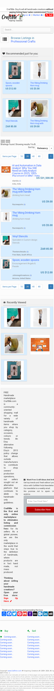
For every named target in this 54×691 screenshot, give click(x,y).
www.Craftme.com (15, 671)
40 (33, 156)
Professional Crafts (23, 41)
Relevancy (42, 148)
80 (39, 156)
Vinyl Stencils (12, 121)
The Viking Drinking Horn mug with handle (39, 123)
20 (27, 156)
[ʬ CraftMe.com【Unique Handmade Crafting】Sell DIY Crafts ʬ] (13, 17)
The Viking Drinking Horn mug (39, 84)
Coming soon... (10, 637)
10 (21, 156)
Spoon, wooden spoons (13, 84)
